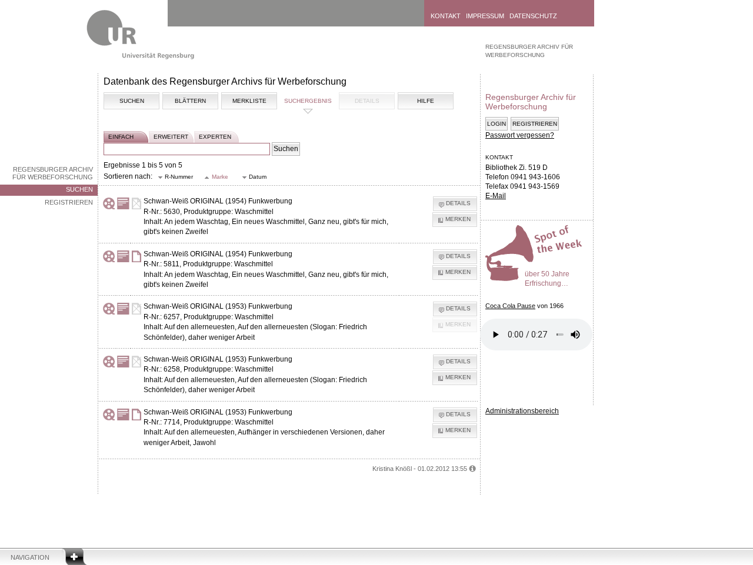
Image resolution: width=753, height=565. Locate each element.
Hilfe (425, 101)
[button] (175, 177)
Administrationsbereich (522, 411)
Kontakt (446, 15)
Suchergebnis (308, 101)
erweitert (171, 136)
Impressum (485, 15)
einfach (121, 136)
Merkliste (249, 101)
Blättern (190, 101)
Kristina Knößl (392, 468)
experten (215, 136)
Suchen (79, 189)
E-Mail (495, 196)
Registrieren (69, 202)
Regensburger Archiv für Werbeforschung (52, 173)
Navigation (30, 557)
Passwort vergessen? (519, 135)
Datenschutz (533, 15)
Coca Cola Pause (510, 305)
